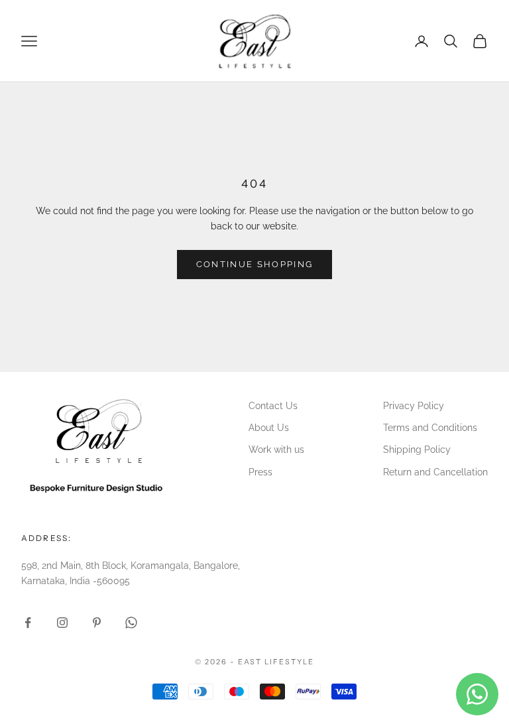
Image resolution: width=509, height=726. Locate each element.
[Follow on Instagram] (62, 622)
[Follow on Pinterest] (96, 622)
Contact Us (273, 405)
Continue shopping (254, 264)
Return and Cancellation (435, 472)
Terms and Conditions (430, 427)
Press (260, 472)
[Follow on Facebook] (27, 622)
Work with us (276, 449)
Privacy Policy (413, 405)
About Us (269, 427)
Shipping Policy (417, 449)
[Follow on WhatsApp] (131, 622)
